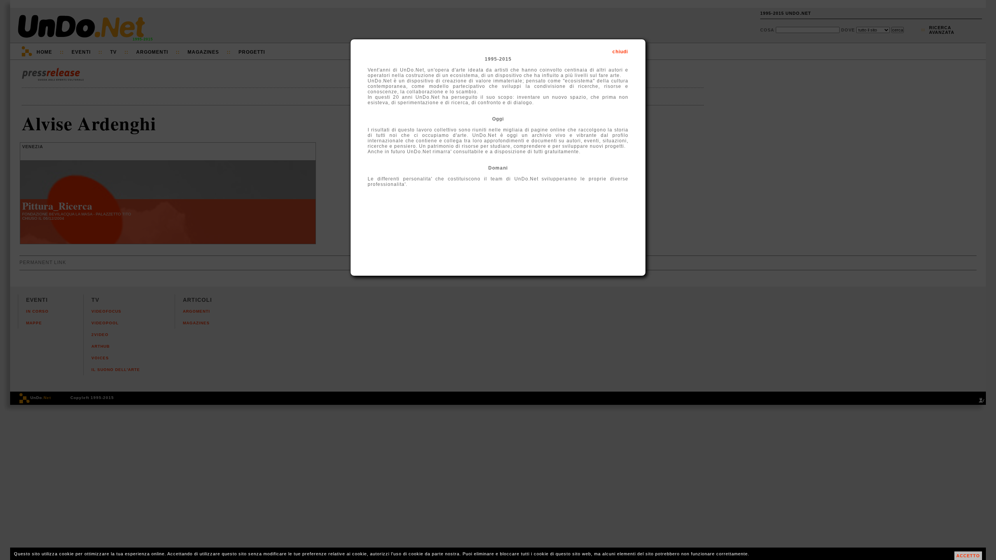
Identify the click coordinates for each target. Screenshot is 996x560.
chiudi (620, 51)
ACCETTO (968, 555)
